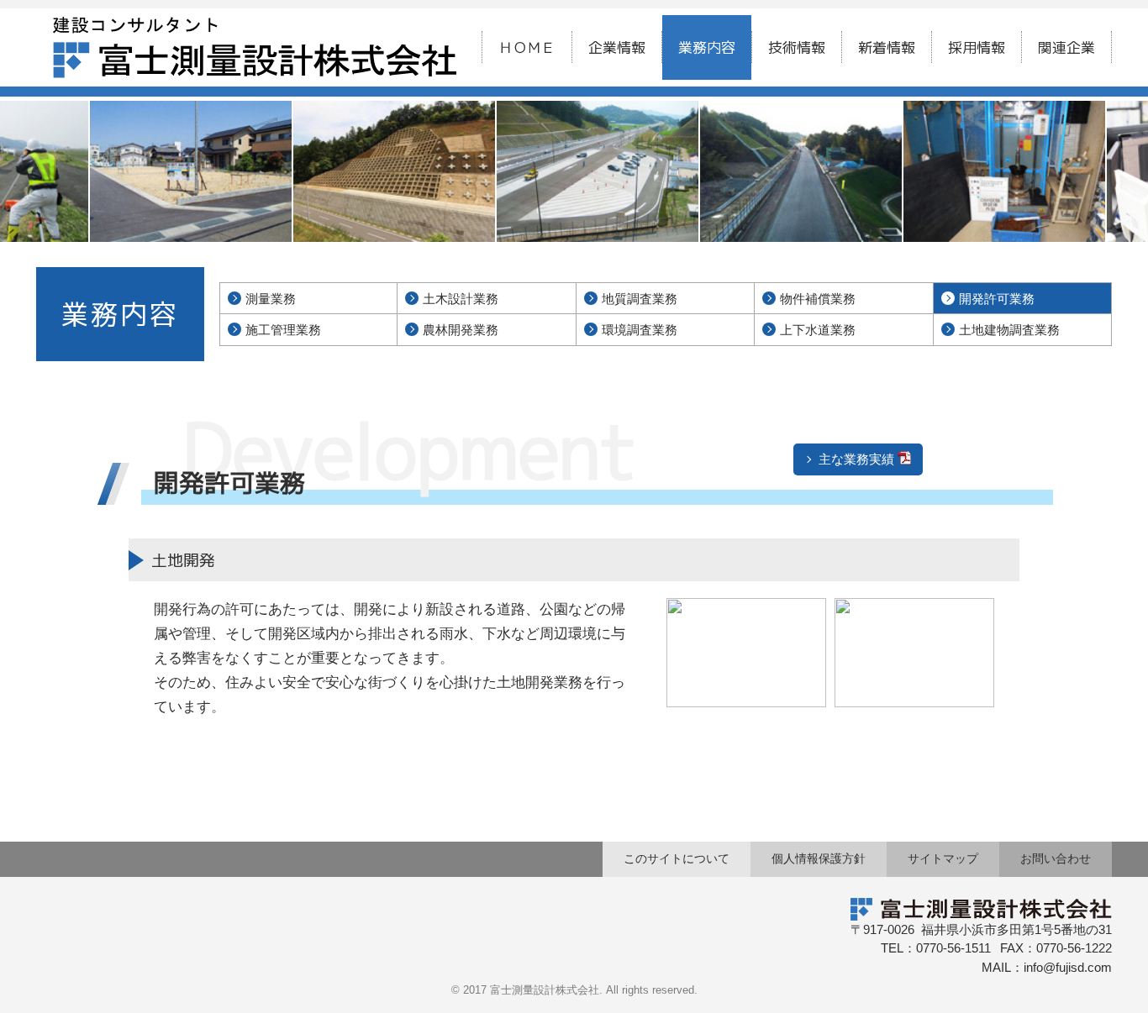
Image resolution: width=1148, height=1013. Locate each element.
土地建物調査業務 (1009, 330)
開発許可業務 (997, 298)
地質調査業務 (639, 298)
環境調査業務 (639, 330)
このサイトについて (676, 858)
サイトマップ (943, 858)
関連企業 (1066, 47)
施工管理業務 (283, 330)
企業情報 (616, 47)
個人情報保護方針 (818, 858)
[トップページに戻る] (254, 28)
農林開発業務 (460, 330)
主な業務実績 (856, 459)
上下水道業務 (818, 330)
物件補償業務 (818, 298)
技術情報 (796, 47)
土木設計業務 (460, 298)
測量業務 (270, 298)
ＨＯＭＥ (527, 47)
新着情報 (886, 47)
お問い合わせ (1055, 858)
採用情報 (976, 47)
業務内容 (706, 47)
